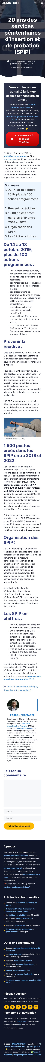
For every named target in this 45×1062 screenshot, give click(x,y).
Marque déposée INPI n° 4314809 (27, 1055)
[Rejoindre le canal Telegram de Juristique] (18, 1007)
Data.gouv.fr (35, 1046)
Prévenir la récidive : (22, 208)
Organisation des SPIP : (20, 229)
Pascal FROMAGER (22, 715)
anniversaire (10, 159)
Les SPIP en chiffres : (22, 236)
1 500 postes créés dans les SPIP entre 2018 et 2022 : (21, 217)
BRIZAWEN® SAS (18, 1044)
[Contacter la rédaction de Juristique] (35, 1007)
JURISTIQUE (11, 3)
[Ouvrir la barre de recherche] (35, 3)
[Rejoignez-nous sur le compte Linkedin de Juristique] (30, 1007)
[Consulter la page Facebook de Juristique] (6, 1007)
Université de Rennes (25, 728)
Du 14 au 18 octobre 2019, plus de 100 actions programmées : (23, 197)
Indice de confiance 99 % (15, 1046)
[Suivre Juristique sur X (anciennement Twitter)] (12, 1007)
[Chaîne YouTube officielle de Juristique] (24, 1007)
